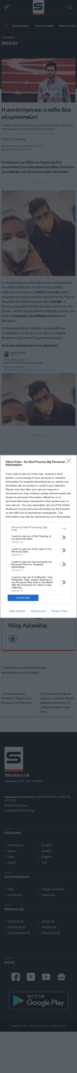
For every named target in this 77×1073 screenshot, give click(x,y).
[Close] (69, 462)
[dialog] (38, 536)
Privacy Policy (60, 611)
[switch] (63, 537)
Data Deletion (17, 611)
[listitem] (38, 528)
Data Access (38, 611)
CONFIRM (23, 598)
